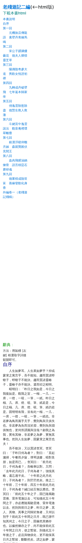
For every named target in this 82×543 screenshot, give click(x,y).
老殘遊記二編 (16, 7)
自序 (6, 23)
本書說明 (9, 19)
